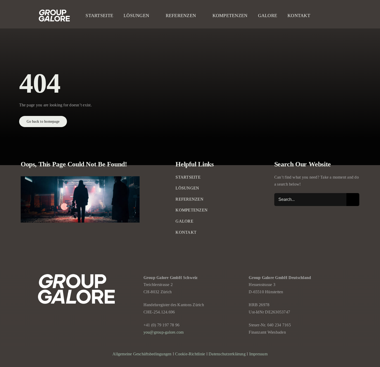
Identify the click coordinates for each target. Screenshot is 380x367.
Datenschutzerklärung (227, 354)
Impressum (258, 354)
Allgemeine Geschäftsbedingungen (141, 354)
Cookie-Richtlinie (190, 354)
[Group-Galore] (54, 11)
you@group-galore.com (163, 332)
